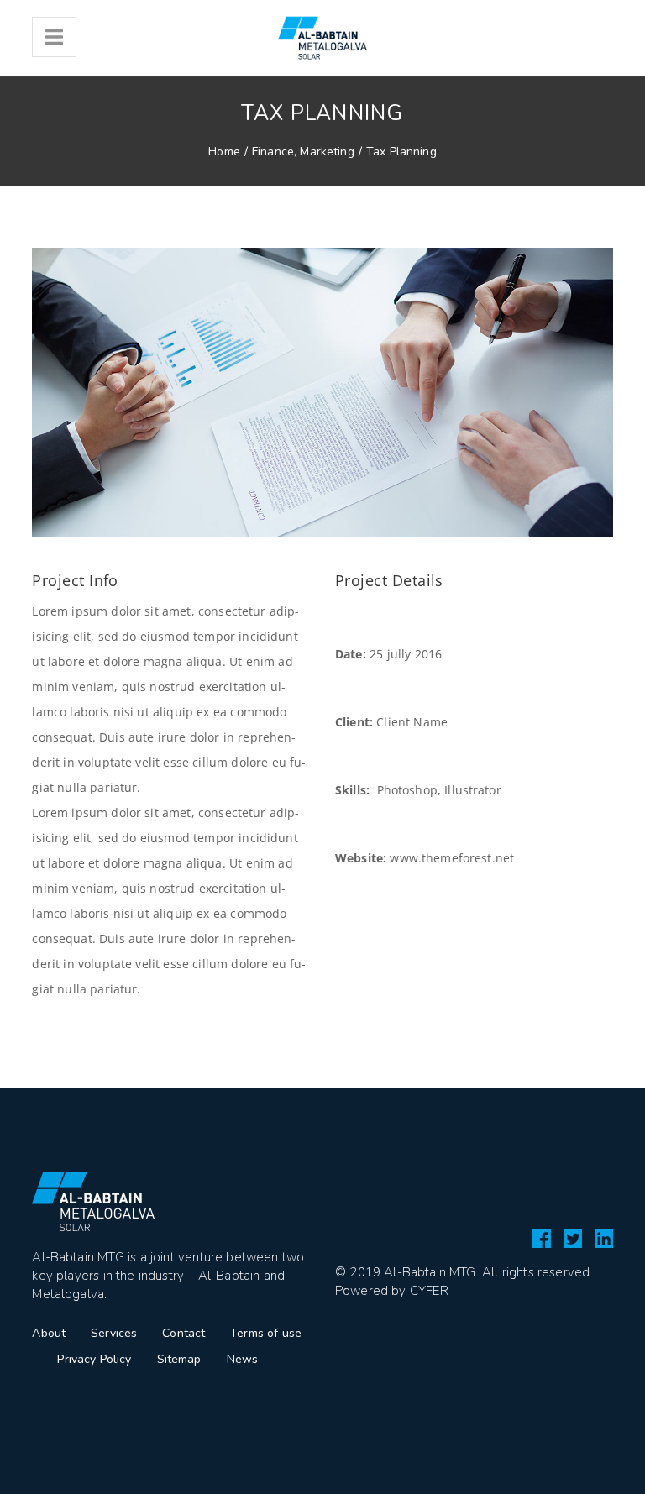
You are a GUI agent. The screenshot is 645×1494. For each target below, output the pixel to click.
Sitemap (179, 1359)
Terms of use (266, 1333)
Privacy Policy (94, 1359)
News (243, 1359)
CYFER (429, 1290)
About (49, 1333)
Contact (183, 1333)
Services (114, 1333)
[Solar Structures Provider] (322, 38)
